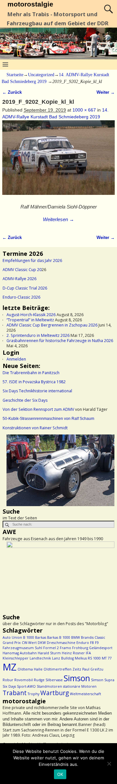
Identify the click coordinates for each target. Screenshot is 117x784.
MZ (10, 666)
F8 (92, 642)
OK (60, 774)
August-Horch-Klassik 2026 (31, 314)
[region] (58, 470)
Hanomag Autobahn (20, 653)
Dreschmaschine (61, 642)
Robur (8, 680)
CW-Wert (29, 642)
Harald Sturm (49, 653)
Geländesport (100, 648)
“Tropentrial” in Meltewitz (30, 320)
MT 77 (106, 658)
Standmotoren (49, 686)
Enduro (82, 642)
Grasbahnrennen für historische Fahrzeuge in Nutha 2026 (59, 340)
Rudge (39, 680)
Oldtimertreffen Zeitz (62, 669)
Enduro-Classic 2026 (21, 297)
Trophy (33, 694)
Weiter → (106, 92)
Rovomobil (23, 680)
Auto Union (12, 637)
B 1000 (28, 637)
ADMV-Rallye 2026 (19, 278)
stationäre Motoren (80, 686)
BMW (75, 637)
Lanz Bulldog (63, 658)
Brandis (87, 637)
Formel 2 (51, 648)
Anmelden (16, 359)
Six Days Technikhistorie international (37, 391)
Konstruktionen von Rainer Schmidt (35, 428)
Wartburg (54, 693)
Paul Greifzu (92, 669)
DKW (42, 642)
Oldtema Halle (30, 669)
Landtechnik (40, 658)
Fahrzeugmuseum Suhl (22, 648)
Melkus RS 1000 (88, 658)
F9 (97, 642)
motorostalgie (30, 4)
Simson (77, 678)
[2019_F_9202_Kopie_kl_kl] (58, 161)
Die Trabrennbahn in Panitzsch (31, 372)
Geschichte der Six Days (25, 400)
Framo (65, 648)
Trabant (15, 693)
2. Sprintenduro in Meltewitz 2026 (38, 335)
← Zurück (12, 92)
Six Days (9, 686)
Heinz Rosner (73, 653)
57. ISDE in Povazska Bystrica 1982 (34, 382)
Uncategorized (41, 74)
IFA (88, 653)
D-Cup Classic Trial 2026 (25, 288)
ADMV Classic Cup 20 (22, 269)
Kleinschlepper (16, 658)
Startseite (14, 74)
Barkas (40, 637)
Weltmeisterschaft (85, 694)
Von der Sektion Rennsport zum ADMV (38, 409)
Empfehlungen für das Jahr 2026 (32, 260)
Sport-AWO (26, 686)
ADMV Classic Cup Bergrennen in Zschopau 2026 (52, 325)
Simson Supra (102, 680)
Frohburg (80, 648)
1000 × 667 (84, 110)
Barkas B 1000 (58, 637)
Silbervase (54, 680)
